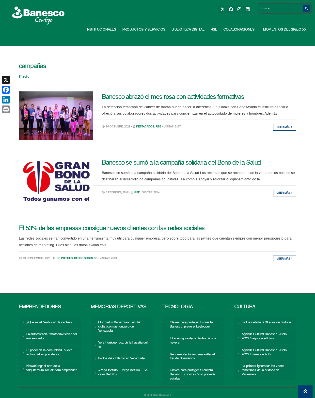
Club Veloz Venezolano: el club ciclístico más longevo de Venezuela (120, 326)
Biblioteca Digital (188, 29)
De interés (65, 258)
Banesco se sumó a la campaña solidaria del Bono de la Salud (181, 163)
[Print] (6, 109)
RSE (214, 29)
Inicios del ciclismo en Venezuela (121, 358)
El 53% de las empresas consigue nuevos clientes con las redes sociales (112, 228)
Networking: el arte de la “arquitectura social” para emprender (51, 368)
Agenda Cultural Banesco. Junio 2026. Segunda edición (264, 336)
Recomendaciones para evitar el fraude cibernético (192, 356)
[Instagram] (239, 9)
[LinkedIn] (247, 9)
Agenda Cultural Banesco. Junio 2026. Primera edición (264, 352)
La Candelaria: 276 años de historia (266, 322)
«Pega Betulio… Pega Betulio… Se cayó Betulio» (123, 372)
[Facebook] (231, 9)
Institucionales (101, 29)
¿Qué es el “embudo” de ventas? (49, 322)
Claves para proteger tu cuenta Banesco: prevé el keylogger (191, 324)
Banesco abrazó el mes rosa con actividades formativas (173, 97)
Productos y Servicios (143, 29)
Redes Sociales (85, 258)
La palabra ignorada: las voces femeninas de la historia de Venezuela (263, 370)
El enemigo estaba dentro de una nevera (193, 340)
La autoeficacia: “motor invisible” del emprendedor (51, 336)
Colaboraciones (238, 29)
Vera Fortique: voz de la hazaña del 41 (123, 344)
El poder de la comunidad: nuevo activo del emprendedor (49, 352)
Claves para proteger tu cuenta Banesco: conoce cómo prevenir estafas (192, 374)
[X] (222, 9)
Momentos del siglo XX (284, 29)
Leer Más (284, 127)
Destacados (145, 126)
